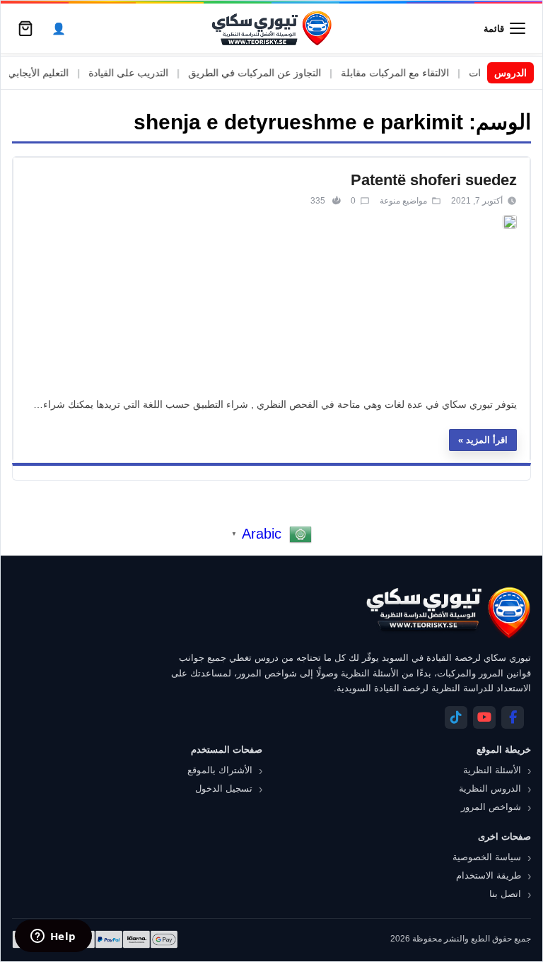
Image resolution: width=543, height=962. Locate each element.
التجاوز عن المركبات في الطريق (270, 72)
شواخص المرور (491, 807)
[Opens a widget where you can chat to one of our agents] (53, 937)
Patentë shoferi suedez (434, 180)
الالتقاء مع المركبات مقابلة (410, 72)
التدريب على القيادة (144, 72)
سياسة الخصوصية (486, 857)
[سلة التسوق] (25, 28)
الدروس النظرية (490, 788)
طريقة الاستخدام (488, 875)
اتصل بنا (505, 893)
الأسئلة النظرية (492, 770)
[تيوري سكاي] (447, 612)
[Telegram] (456, 717)
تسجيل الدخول (223, 788)
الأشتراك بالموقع (219, 770)
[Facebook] (512, 717)
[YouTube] (484, 717)
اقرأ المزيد (487, 440)
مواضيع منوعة (403, 201)
